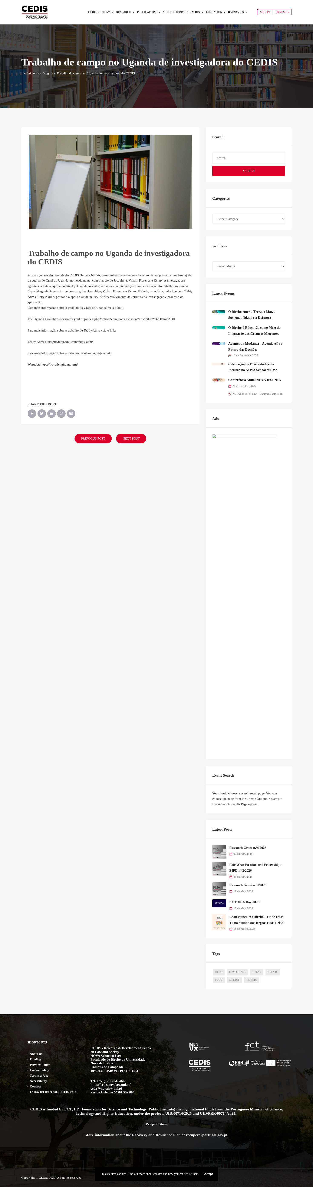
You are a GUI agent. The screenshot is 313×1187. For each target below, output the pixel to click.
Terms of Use (39, 1075)
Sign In (265, 12)
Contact (35, 1086)
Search (249, 170)
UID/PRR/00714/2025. (218, 1113)
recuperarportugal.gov (204, 1135)
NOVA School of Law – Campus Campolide (257, 393)
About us (36, 1054)
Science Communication (181, 12)
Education (214, 12)
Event (257, 972)
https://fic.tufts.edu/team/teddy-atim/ (69, 341)
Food (219, 980)
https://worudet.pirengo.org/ (59, 364)
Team (106, 12)
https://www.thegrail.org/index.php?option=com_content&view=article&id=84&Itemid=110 (114, 319)
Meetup (234, 980)
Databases (236, 12)
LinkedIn (70, 1091)
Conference (237, 972)
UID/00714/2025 (179, 1113)
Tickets (251, 980)
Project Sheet (157, 1124)
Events (273, 972)
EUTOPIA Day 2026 (244, 902)
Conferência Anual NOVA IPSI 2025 (254, 380)
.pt (225, 1135)
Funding (35, 1059)
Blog (46, 73)
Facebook (52, 1091)
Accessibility (38, 1081)
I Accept (207, 1174)
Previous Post (93, 438)
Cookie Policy (39, 1070)
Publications (147, 12)
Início (31, 73)
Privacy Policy (40, 1064)
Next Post (131, 438)
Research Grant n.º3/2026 (247, 885)
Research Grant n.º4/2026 (247, 848)
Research (123, 12)
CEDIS (92, 12)
